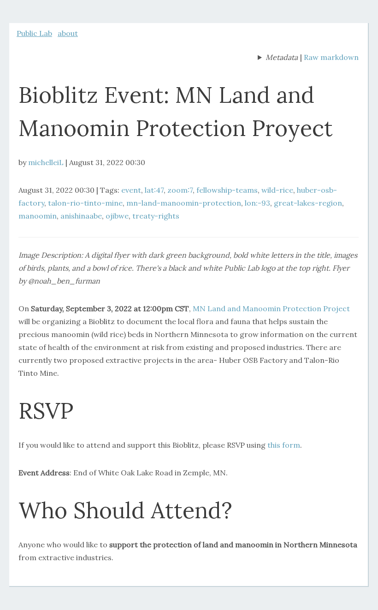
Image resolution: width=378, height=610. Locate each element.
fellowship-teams (227, 190)
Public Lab (34, 33)
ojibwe (117, 215)
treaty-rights (155, 215)
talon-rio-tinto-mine (85, 202)
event (131, 190)
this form (283, 445)
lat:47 (154, 190)
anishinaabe (81, 215)
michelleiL (46, 162)
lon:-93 (257, 202)
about (68, 33)
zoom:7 (180, 190)
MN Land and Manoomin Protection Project (271, 308)
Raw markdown (331, 57)
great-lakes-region (308, 202)
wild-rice (277, 190)
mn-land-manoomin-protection (183, 202)
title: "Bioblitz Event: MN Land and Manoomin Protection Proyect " (278, 58)
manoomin (37, 215)
